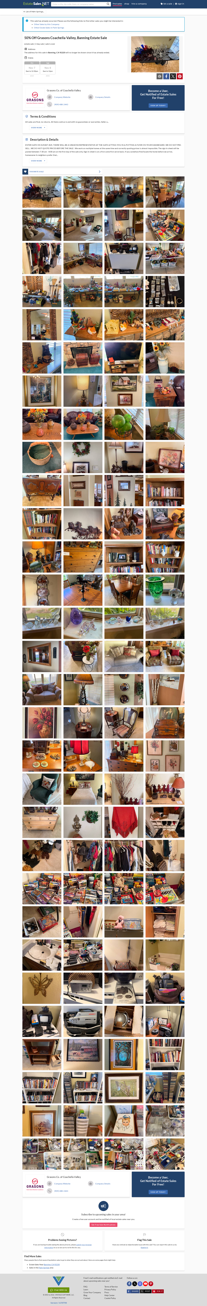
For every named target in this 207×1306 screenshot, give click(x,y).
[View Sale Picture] (41, 192)
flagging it (144, 1248)
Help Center (109, 1295)
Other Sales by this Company (46, 24)
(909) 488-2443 (61, 104)
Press (106, 1292)
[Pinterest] (150, 1283)
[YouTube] (145, 1283)
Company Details (102, 97)
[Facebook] (129, 1283)
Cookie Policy (110, 1298)
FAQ (85, 1287)
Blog (85, 1295)
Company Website (62, 97)
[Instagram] (140, 1283)
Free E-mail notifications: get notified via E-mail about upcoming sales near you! (102, 1279)
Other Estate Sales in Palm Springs (49, 27)
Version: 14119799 (58, 1303)
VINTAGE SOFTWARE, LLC (64, 1295)
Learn (85, 1289)
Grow (92, 1292)
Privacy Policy (110, 1289)
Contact (86, 1298)
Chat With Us (60, 1290)
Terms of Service (111, 1287)
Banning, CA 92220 (52, 1264)
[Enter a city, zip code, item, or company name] (108, 4)
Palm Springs (44, 1267)
